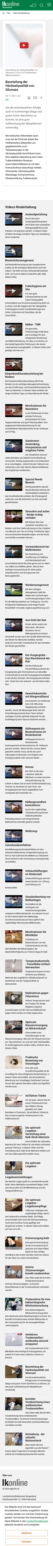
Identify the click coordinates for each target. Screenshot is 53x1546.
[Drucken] (29, 97)
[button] (49, 5)
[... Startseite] (11, 5)
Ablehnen (26, 1533)
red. (7, 99)
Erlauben (26, 1541)
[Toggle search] (41, 5)
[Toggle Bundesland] (33, 5)
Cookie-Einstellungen (37, 1521)
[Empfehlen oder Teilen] (41, 97)
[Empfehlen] (35, 97)
